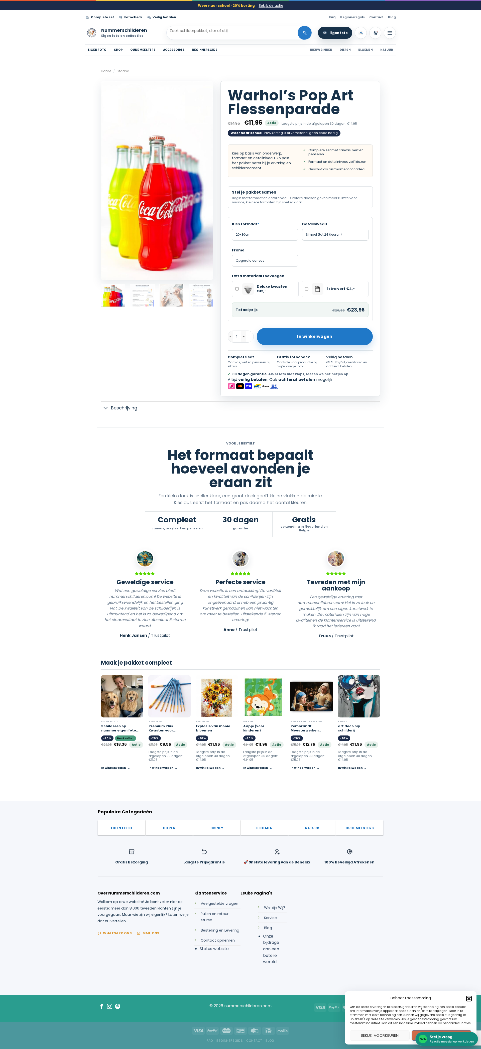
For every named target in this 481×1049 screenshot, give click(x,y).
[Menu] (390, 33)
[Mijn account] (361, 33)
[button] (468, 998)
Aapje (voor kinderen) (253, 728)
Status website (214, 949)
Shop (118, 50)
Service (270, 917)
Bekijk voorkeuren (380, 1035)
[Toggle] (106, 408)
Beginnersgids (352, 17)
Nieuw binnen (321, 50)
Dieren (345, 50)
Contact (376, 17)
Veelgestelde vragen (219, 903)
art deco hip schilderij (349, 728)
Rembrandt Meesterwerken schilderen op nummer (305, 728)
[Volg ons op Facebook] (101, 1007)
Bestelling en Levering (220, 930)
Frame (238, 250)
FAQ (332, 17)
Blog (392, 17)
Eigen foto (338, 33)
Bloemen (365, 50)
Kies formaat (245, 224)
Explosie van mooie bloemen (213, 728)
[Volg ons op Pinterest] (117, 1007)
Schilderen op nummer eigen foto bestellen (118, 728)
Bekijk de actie (271, 5)
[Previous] (109, 180)
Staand (123, 71)
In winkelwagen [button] (161, 767)
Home (106, 71)
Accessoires (174, 50)
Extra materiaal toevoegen (258, 275)
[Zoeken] (305, 33)
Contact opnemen (218, 940)
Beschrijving (124, 408)
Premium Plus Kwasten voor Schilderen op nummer (161, 728)
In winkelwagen (314, 336)
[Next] (204, 180)
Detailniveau (314, 224)
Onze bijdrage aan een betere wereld (271, 949)
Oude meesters (143, 50)
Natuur (386, 50)
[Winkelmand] (375, 33)
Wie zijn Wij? (274, 907)
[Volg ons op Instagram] (109, 1007)
